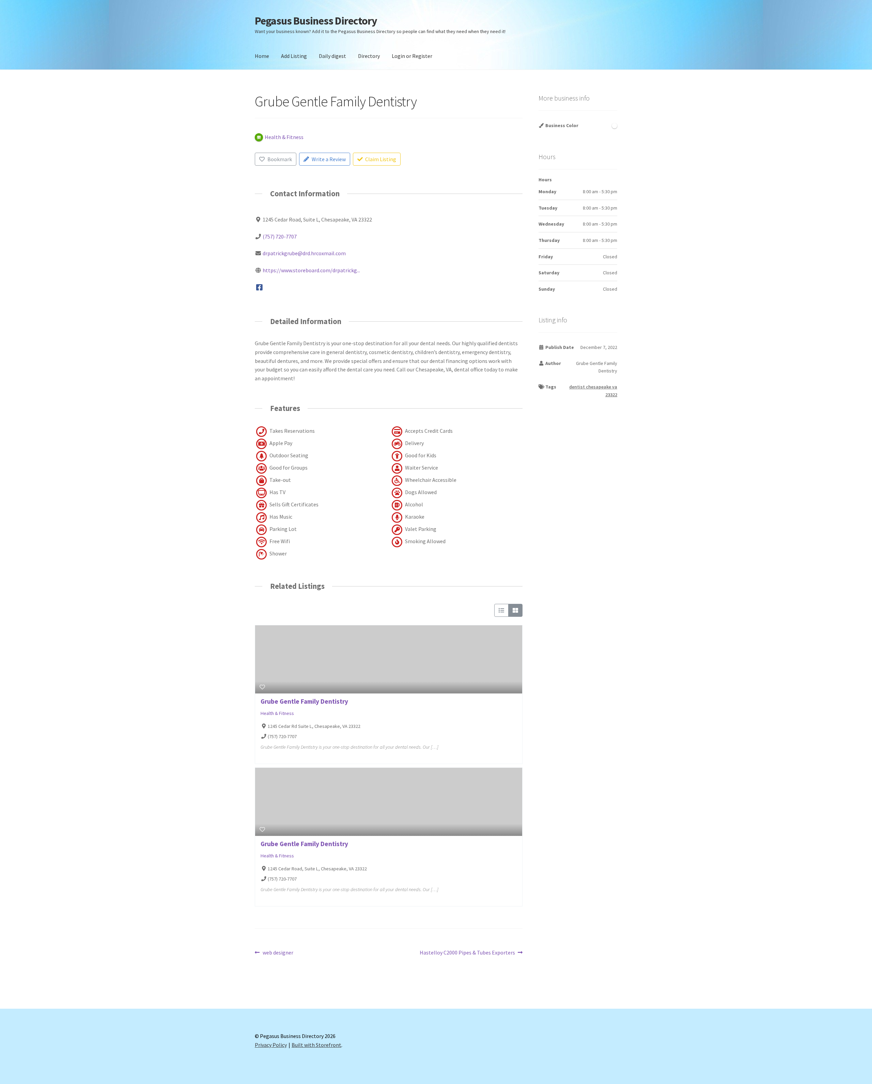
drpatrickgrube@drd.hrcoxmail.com (304, 253)
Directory (369, 55)
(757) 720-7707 (280, 236)
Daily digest (332, 55)
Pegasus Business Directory (316, 21)
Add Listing (294, 55)
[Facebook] (259, 287)
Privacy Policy (271, 1044)
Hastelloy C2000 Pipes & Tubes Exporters (467, 953)
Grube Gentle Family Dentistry (304, 701)
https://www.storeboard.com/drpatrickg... (311, 270)
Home (262, 55)
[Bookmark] (262, 687)
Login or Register (412, 55)
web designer (277, 953)
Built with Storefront (316, 1044)
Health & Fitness (277, 713)
